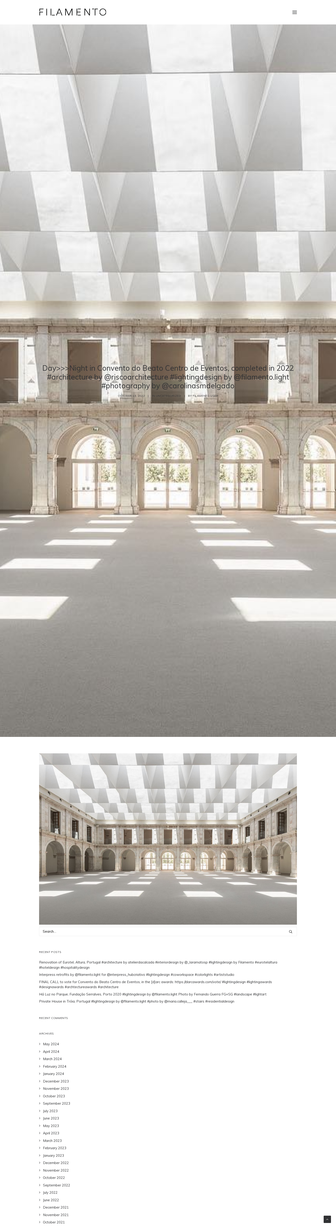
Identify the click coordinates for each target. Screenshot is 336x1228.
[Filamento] (73, 12)
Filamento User (205, 395)
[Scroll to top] (327, 1219)
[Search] (168, 931)
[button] (294, 12)
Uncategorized (168, 395)
